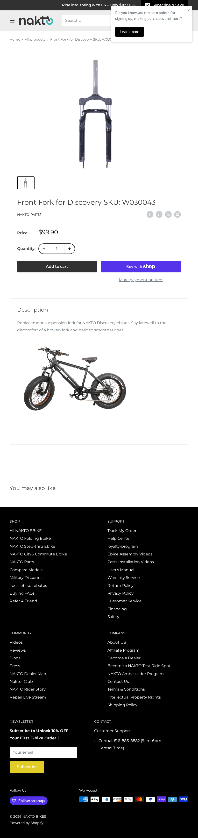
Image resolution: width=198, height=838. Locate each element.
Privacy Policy (120, 593)
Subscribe (27, 767)
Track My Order (121, 530)
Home (15, 39)
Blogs (15, 658)
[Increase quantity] (69, 249)
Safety (113, 616)
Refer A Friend (23, 601)
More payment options (141, 279)
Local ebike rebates (28, 585)
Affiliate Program (123, 650)
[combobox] (106, 20)
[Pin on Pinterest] (159, 214)
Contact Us (118, 681)
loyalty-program (122, 546)
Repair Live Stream (28, 697)
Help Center (119, 538)
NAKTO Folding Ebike (30, 538)
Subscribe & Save (168, 5)
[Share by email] (177, 214)
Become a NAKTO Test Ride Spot (138, 665)
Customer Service (124, 601)
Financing (117, 609)
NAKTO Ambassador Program (135, 673)
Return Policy (120, 585)
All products (35, 39)
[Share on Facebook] (150, 214)
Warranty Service (123, 577)
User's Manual (120, 570)
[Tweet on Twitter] (168, 214)
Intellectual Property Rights (134, 697)
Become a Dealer (124, 658)
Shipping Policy (122, 705)
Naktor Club (21, 681)
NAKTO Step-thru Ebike (32, 546)
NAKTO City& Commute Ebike (38, 554)
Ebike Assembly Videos (129, 554)
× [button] (188, 10)
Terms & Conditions (126, 689)
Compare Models (26, 570)
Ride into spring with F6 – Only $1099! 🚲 (99, 5)
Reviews (18, 650)
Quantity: (26, 248)
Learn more (129, 32)
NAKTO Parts (29, 214)
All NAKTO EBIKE (26, 530)
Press (15, 665)
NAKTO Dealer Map (28, 673)
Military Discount (26, 577)
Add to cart (57, 266)
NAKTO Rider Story (28, 689)
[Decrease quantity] (44, 249)
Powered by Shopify (26, 823)
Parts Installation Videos (130, 562)
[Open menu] (12, 20)
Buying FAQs (22, 593)
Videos (16, 642)
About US (116, 642)
